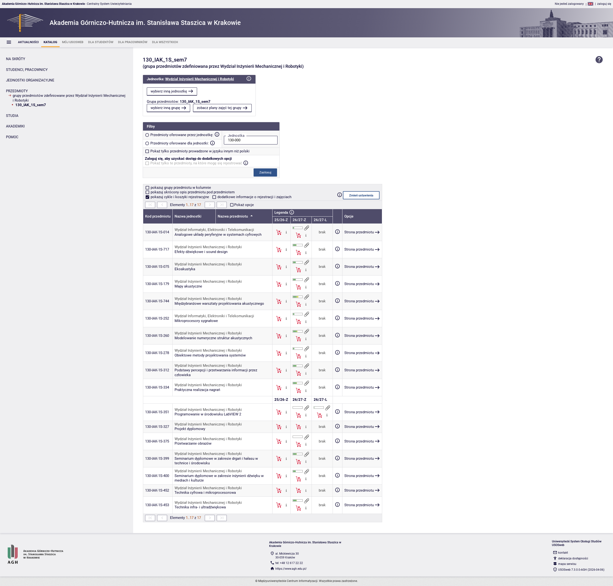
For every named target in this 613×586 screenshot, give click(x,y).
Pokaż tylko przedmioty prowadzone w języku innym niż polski (200, 151)
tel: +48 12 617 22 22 (289, 563)
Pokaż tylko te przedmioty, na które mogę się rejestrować (196, 163)
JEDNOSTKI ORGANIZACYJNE (30, 80)
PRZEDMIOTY (17, 91)
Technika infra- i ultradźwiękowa (200, 507)
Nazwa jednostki (188, 216)
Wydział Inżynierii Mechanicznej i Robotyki (199, 79)
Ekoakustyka (185, 269)
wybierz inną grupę (165, 108)
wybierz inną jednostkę (169, 91)
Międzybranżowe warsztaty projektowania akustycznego (219, 303)
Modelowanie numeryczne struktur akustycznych (213, 338)
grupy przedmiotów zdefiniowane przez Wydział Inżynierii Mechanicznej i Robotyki (69, 98)
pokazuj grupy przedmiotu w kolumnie (180, 187)
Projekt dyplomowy (190, 429)
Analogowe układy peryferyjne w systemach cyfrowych (218, 234)
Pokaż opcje (244, 205)
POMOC (12, 137)
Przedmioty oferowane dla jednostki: (179, 143)
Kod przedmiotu (157, 216)
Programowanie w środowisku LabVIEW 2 (208, 414)
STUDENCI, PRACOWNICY (27, 70)
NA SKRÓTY (15, 59)
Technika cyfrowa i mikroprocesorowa (205, 492)
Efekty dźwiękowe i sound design (201, 252)
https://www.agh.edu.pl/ (291, 568)
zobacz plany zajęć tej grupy (219, 108)
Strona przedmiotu (359, 232)
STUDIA (12, 116)
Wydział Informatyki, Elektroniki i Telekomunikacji (214, 230)
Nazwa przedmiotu (233, 216)
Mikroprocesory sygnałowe (196, 321)
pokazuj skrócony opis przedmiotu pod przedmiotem (192, 192)
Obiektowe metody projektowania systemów (210, 355)
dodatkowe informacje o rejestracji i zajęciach (253, 197)
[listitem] (28, 42)
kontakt (563, 552)
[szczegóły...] (286, 232)
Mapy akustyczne (188, 286)
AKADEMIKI (15, 126)
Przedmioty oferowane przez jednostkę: (181, 135)
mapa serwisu (567, 564)
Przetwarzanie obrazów (193, 443)
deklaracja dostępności (573, 558)
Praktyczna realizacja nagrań (197, 390)
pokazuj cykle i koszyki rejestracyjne (180, 197)
